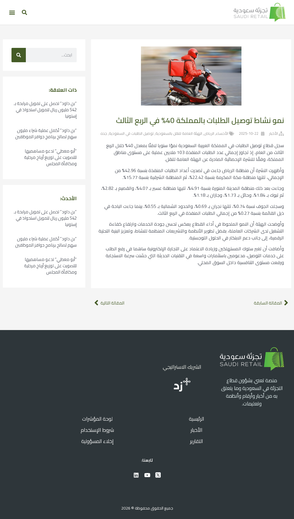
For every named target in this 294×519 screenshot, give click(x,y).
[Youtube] (147, 474)
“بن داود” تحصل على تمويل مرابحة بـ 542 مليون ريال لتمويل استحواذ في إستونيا (45, 109)
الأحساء (222, 133)
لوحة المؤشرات (97, 419)
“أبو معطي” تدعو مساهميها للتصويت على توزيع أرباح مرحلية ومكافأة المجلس (50, 157)
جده (103, 133)
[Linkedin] (136, 474)
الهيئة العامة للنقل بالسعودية (178, 133)
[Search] (18, 55)
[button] (24, 12)
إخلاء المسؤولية (97, 441)
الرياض (209, 133)
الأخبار (273, 133)
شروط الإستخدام (97, 430)
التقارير (196, 441)
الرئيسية (196, 419)
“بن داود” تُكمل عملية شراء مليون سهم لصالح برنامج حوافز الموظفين (46, 133)
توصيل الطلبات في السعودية (131, 133)
